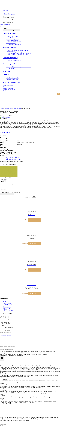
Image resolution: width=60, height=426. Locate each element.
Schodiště (6, 71)
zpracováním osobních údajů (14, 192)
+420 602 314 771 (4, 316)
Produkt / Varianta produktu (6, 183)
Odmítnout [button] (11, 355)
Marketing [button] (2, 388)
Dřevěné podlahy (9, 33)
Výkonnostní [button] (3, 378)
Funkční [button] (2, 372)
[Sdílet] (3, 424)
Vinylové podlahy (9, 47)
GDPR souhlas (3, 191)
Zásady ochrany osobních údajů (7, 346)
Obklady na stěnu (9, 75)
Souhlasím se (11, 192)
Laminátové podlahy (10, 58)
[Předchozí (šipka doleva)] (0, 425)
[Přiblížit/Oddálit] (0, 424)
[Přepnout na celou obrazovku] (2, 424)
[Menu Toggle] (0, 26)
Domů (1, 108)
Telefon (2, 179)
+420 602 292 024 (4, 317)
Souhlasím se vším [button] (18, 355)
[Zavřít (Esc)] (5, 424)
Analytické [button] (2, 383)
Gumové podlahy (17, 108)
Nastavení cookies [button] (4, 355)
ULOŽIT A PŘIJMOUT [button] (5, 403)
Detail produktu (34, 219)
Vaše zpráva (3, 189)
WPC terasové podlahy (11, 82)
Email (1, 181)
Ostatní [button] (1, 394)
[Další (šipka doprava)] (2, 425)
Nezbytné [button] (2, 398)
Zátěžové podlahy (9, 64)
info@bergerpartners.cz (5, 332)
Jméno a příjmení (4, 177)
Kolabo (7, 349)
